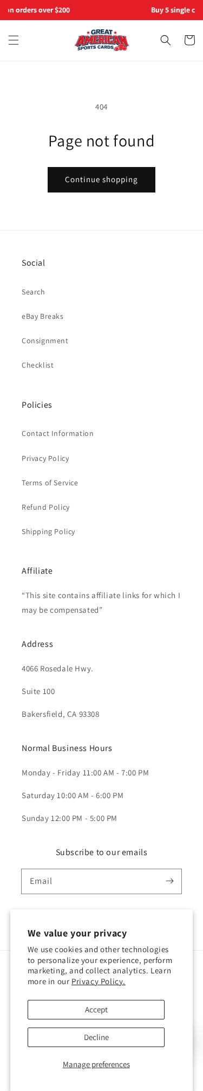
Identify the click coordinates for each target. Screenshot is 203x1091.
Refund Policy (46, 507)
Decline (96, 1037)
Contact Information (58, 433)
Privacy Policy (45, 458)
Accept (96, 1009)
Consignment (45, 340)
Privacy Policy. (98, 981)
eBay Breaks (43, 316)
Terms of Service (50, 482)
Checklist (38, 365)
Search (33, 292)
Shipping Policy (48, 531)
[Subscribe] (169, 881)
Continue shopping (101, 179)
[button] (13, 40)
